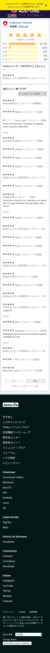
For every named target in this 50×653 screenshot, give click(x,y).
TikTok (7, 590)
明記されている (14, 617)
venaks (18, 217)
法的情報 (33, 612)
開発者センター (11, 437)
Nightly (7, 522)
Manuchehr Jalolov (11, 370)
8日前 (45, 228)
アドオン (8, 417)
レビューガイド (11, 462)
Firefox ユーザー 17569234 (15, 351)
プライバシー (8, 612)
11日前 (39, 246)
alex (17, 322)
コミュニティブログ (14, 447)
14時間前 (37, 103)
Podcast (7, 601)
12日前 (38, 254)
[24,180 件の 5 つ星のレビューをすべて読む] (23, 44)
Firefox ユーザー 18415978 (15, 78)
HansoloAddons (10, 103)
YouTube (8, 585)
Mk (16, 359)
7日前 (45, 177)
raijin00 (18, 166)
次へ (36, 380)
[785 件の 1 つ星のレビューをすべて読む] (23, 59)
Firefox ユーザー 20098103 (15, 296)
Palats (17, 157)
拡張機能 (12, 15)
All (4, 507)
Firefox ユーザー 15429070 (15, 307)
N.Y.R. (17, 246)
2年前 (45, 78)
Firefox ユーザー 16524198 (15, 177)
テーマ (22, 15)
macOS (7, 487)
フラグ (6, 132)
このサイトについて (14, 422)
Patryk (18, 285)
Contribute (9, 561)
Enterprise (8, 541)
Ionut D (18, 186)
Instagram (8, 580)
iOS (5, 492)
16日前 (46, 351)
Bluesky (7, 595)
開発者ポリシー (11, 442)
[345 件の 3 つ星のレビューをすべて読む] (23, 51)
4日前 (40, 149)
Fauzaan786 (8, 197)
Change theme (9, 639)
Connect (8, 556)
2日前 (43, 120)
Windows (8, 482)
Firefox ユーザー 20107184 (15, 228)
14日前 (46, 307)
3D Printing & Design (12, 140)
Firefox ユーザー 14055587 (15, 265)
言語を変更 (7, 634)
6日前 (38, 157)
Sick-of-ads (20, 120)
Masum (18, 112)
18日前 (39, 370)
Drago (18, 237)
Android (7, 497)
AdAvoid (23, 26)
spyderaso (20, 330)
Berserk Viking (9, 276)
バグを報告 (9, 457)
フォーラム (9, 452)
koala (17, 254)
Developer (9, 566)
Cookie (22, 612)
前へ (14, 380)
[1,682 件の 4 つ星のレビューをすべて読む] (23, 48)
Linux (6, 502)
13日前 (39, 285)
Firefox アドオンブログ (16, 427)
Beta (5, 527)
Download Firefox (13, 477)
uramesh (19, 149)
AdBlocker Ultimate (20, 22)
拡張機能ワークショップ (16, 432)
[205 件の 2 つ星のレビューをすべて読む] (23, 55)
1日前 (39, 112)
